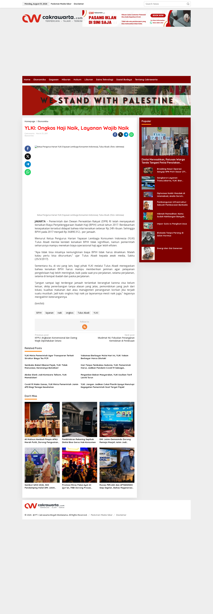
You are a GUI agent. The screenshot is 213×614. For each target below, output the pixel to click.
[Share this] (115, 134)
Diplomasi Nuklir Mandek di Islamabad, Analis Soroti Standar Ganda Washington (171, 194)
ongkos (69, 312)
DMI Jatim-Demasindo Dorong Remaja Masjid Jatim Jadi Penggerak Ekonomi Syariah (115, 440)
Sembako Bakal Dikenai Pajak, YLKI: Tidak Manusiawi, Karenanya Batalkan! (46, 366)
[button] (188, 4)
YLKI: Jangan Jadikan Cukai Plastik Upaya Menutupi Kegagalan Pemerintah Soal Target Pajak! (107, 385)
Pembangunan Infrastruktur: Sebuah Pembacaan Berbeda (172, 203)
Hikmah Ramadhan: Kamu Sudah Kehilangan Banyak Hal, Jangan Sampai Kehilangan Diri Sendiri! (170, 215)
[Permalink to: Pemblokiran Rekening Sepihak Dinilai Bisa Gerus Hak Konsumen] (79, 419)
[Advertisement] (106, 52)
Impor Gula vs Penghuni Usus (172, 223)
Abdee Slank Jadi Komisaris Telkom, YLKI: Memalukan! (46, 376)
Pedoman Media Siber (101, 515)
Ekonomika (29, 136)
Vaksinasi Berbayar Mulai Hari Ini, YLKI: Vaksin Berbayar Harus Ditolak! (104, 357)
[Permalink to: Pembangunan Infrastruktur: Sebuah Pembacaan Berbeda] (148, 204)
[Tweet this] (120, 134)
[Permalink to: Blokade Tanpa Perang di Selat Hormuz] (148, 237)
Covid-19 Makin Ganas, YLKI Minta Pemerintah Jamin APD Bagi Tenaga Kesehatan (51, 385)
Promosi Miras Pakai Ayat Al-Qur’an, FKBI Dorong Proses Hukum (77, 486)
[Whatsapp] (131, 134)
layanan (49, 312)
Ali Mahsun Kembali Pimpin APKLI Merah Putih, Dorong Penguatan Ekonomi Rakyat (41, 440)
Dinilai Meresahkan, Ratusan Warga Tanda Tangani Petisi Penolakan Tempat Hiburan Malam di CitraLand (163, 161)
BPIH (38, 312)
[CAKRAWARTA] (52, 18)
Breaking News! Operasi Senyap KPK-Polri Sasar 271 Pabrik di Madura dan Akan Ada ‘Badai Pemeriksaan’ (171, 170)
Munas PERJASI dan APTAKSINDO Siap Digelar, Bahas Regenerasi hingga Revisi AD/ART (116, 486)
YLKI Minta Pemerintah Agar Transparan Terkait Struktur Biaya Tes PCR (49, 357)
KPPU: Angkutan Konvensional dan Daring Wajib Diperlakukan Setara (56, 338)
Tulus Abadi (83, 312)
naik (60, 312)
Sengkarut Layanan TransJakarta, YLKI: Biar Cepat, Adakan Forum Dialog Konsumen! (172, 179)
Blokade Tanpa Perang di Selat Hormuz (170, 234)
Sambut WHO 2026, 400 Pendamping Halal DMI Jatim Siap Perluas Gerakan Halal (40, 486)
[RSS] (84, 326)
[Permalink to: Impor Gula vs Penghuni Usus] (148, 225)
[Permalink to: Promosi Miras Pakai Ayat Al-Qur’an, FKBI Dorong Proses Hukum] (79, 464)
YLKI (96, 312)
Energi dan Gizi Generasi (169, 248)
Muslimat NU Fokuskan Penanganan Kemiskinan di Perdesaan (116, 338)
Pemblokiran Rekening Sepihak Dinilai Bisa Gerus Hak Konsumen (79, 440)
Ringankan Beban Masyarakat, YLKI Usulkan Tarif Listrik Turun (106, 376)
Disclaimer (121, 515)
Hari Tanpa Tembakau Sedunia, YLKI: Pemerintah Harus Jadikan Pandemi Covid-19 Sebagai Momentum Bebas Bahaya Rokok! (106, 366)
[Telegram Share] (126, 134)
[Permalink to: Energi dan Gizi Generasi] (148, 253)
